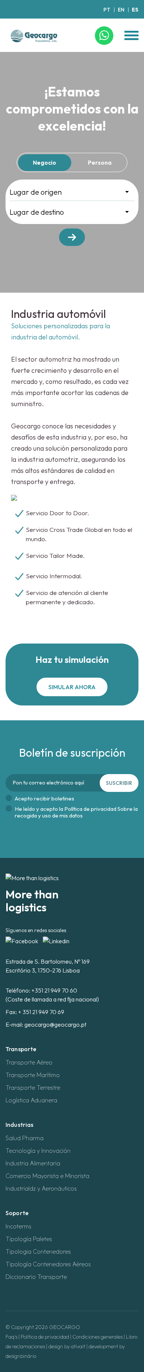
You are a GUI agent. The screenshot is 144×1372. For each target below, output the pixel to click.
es (135, 9)
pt (106, 9)
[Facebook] (22, 940)
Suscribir (119, 783)
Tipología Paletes (29, 1239)
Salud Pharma (25, 1138)
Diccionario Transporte (36, 1276)
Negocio (44, 162)
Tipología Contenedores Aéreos (48, 1264)
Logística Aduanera (31, 1100)
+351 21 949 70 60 (54, 990)
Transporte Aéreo (29, 1062)
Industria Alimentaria (33, 1163)
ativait (78, 1346)
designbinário (21, 1356)
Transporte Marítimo (33, 1075)
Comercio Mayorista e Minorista (47, 1175)
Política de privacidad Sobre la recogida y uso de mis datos (76, 812)
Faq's (11, 1336)
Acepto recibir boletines (44, 798)
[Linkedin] (56, 940)
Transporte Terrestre (33, 1087)
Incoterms (18, 1226)
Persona (100, 162)
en (121, 9)
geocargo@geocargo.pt (55, 1024)
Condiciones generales (97, 1336)
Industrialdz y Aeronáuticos (41, 1188)
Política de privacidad (45, 1336)
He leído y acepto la (76, 812)
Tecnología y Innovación (38, 1150)
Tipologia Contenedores (38, 1251)
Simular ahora (72, 687)
